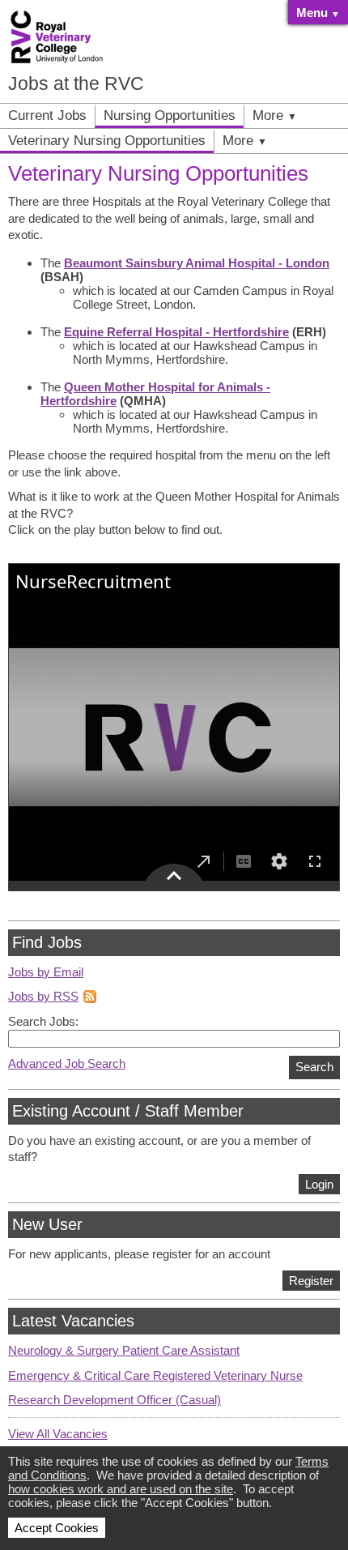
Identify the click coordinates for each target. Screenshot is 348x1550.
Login (319, 1184)
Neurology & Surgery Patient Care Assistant (124, 1350)
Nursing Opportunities (170, 115)
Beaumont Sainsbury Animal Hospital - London (196, 263)
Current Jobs (47, 115)
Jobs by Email (45, 972)
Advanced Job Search (66, 1063)
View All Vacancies (58, 1434)
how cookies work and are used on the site (120, 1489)
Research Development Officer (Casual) (114, 1400)
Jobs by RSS (43, 996)
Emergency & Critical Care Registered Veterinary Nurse (155, 1375)
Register (311, 1280)
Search (314, 1067)
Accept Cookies (57, 1528)
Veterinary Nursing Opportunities (107, 140)
